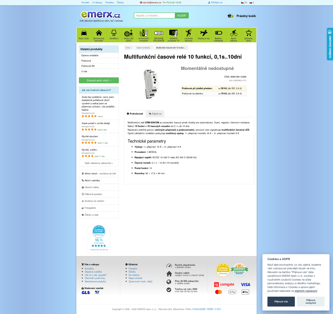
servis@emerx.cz (151, 2)
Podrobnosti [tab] (136, 113)
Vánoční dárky (91, 187)
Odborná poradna (93, 194)
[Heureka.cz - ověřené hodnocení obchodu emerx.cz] (99, 238)
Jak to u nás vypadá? (95, 275)
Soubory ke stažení (94, 200)
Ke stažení (134, 275)
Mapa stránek (135, 278)
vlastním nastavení (305, 290)
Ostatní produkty (143, 47)
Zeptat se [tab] (156, 113)
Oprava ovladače (89, 55)
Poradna (109, 2)
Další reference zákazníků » (99, 163)
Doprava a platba (93, 271)
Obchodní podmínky (95, 278)
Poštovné (86, 60)
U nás (84, 71)
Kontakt (85, 2)
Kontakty (89, 268)
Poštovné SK (88, 66)
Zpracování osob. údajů (140, 281)
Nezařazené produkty (95, 281)
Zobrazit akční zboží (98, 80)
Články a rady (91, 214)
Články (120, 2)
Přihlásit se (216, 2)
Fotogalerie (90, 207)
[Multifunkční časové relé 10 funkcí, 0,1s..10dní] (151, 84)
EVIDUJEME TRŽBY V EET (207, 309)
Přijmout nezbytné (311, 301)
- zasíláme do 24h (100, 173)
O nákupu (97, 2)
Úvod (128, 47)
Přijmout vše (281, 301)
